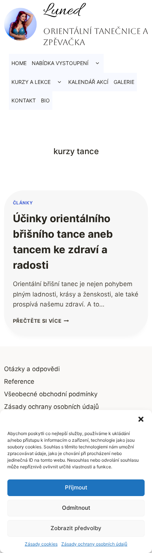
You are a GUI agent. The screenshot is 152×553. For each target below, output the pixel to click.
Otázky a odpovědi (32, 369)
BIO (45, 100)
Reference (19, 381)
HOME (19, 63)
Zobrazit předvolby (76, 528)
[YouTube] (39, 118)
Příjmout (76, 487)
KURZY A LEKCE (31, 82)
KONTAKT (23, 100)
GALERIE (124, 82)
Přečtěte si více (41, 321)
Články (23, 203)
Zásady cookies (41, 544)
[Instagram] (24, 118)
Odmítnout (76, 507)
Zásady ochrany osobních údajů (94, 544)
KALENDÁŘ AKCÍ (88, 82)
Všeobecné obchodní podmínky (50, 394)
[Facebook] (10, 118)
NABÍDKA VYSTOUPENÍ (60, 63)
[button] (141, 419)
